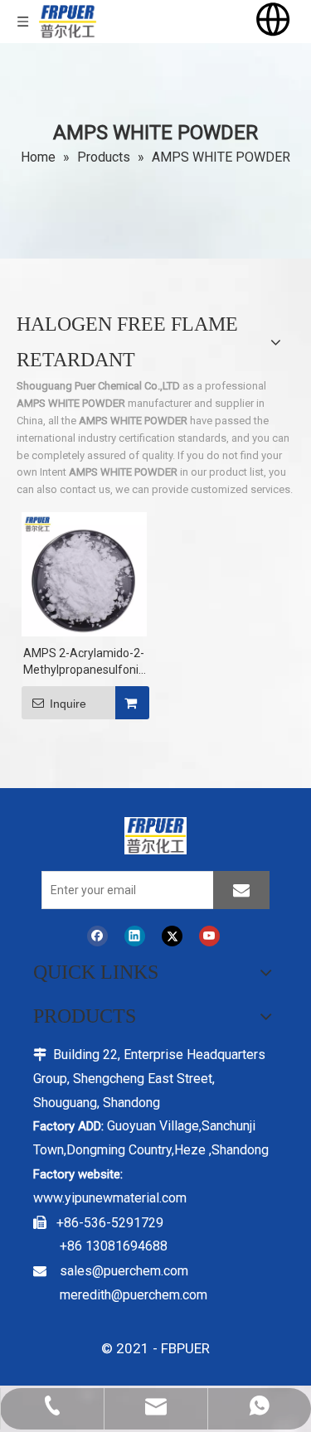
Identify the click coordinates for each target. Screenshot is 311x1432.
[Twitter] (172, 936)
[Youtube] (209, 936)
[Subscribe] (241, 890)
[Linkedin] (134, 936)
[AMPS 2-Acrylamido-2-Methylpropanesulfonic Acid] (84, 573)
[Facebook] (97, 936)
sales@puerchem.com (124, 1271)
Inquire (68, 703)
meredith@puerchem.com (133, 1295)
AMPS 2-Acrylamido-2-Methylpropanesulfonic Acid (83, 662)
